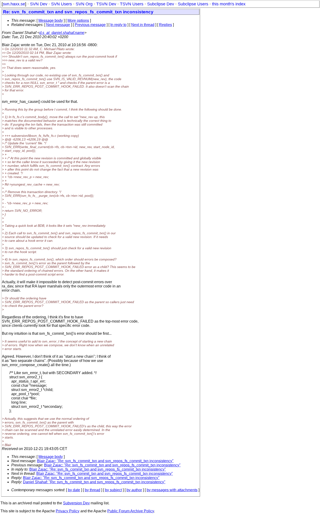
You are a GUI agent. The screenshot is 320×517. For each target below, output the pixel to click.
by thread (92, 490)
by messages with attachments (172, 490)
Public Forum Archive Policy (130, 511)
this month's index (229, 4)
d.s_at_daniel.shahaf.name (61, 33)
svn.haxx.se (14, 4)
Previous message (90, 25)
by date (74, 490)
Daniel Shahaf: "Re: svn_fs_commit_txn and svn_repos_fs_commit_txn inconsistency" (94, 482)
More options (78, 20)
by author (134, 490)
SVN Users (61, 4)
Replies (165, 25)
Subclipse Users (193, 4)
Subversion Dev (76, 503)
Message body (50, 20)
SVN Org (84, 4)
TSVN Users (131, 4)
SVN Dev (38, 4)
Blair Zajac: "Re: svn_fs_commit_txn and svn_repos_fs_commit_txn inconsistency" (105, 461)
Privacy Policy (67, 511)
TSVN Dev (106, 4)
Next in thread (142, 25)
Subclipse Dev (160, 4)
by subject (113, 490)
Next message (58, 25)
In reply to (118, 25)
